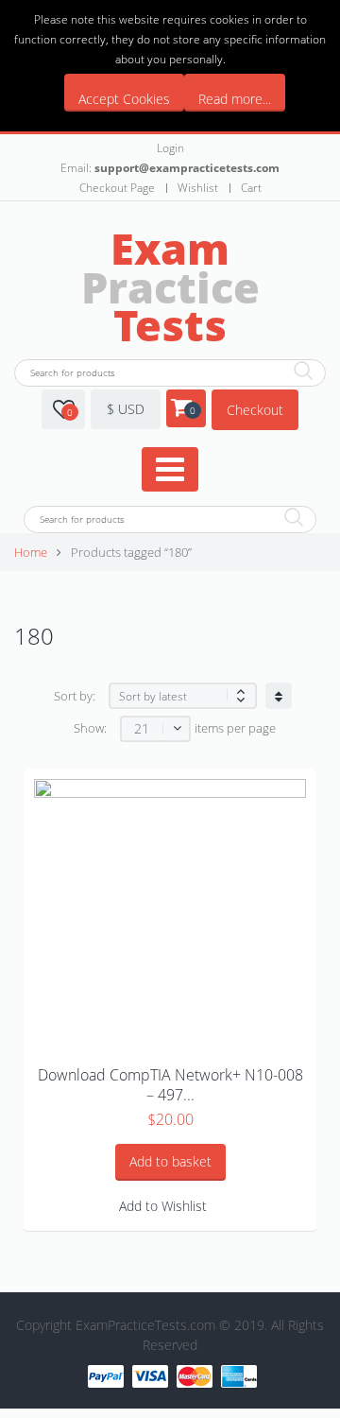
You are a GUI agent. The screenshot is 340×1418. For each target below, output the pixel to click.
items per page (235, 728)
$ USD (125, 409)
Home (30, 553)
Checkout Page (117, 188)
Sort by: (74, 696)
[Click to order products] (278, 696)
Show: (90, 728)
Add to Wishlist (163, 1206)
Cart (251, 188)
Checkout (255, 410)
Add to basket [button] (170, 1161)
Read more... (234, 99)
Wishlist (198, 188)
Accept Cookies (124, 99)
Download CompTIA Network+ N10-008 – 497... (170, 1084)
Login (170, 148)
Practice (170, 286)
